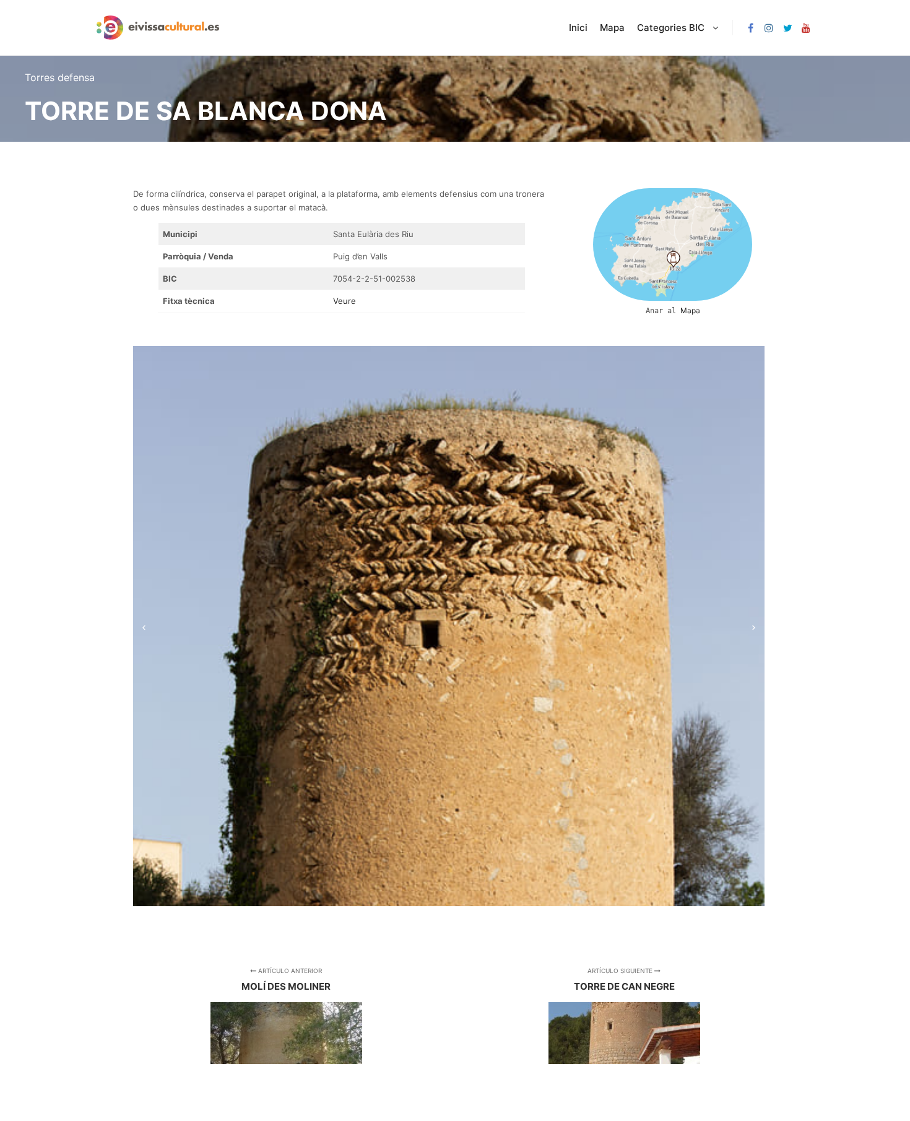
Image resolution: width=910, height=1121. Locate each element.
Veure (344, 301)
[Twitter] (787, 28)
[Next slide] (753, 626)
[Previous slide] (144, 626)
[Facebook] (750, 28)
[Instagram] (769, 28)
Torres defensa (60, 77)
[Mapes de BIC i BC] (158, 27)
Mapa (690, 310)
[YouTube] (806, 28)
